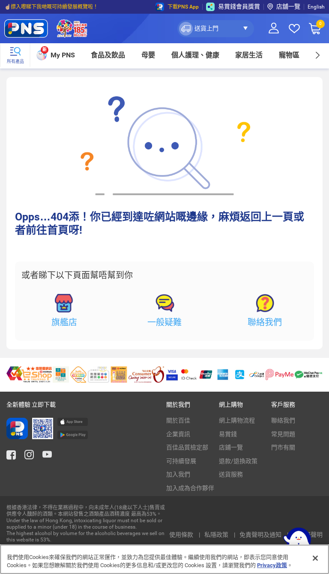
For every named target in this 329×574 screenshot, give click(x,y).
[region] (164, 559)
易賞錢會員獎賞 (239, 6)
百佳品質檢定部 (187, 447)
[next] (317, 55)
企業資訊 (178, 434)
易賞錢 (228, 434)
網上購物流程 (237, 420)
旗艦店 (64, 322)
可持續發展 (181, 461)
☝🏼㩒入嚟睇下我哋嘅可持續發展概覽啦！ (51, 7)
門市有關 (283, 447)
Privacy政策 (272, 565)
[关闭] (315, 558)
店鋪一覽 (231, 447)
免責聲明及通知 (261, 534)
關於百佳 (178, 420)
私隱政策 (217, 534)
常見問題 (283, 434)
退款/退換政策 (238, 461)
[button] (215, 28)
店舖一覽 (288, 6)
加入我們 (178, 474)
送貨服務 (231, 474)
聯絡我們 (265, 322)
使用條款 (181, 534)
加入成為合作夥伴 (190, 488)
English (316, 7)
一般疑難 (164, 322)
